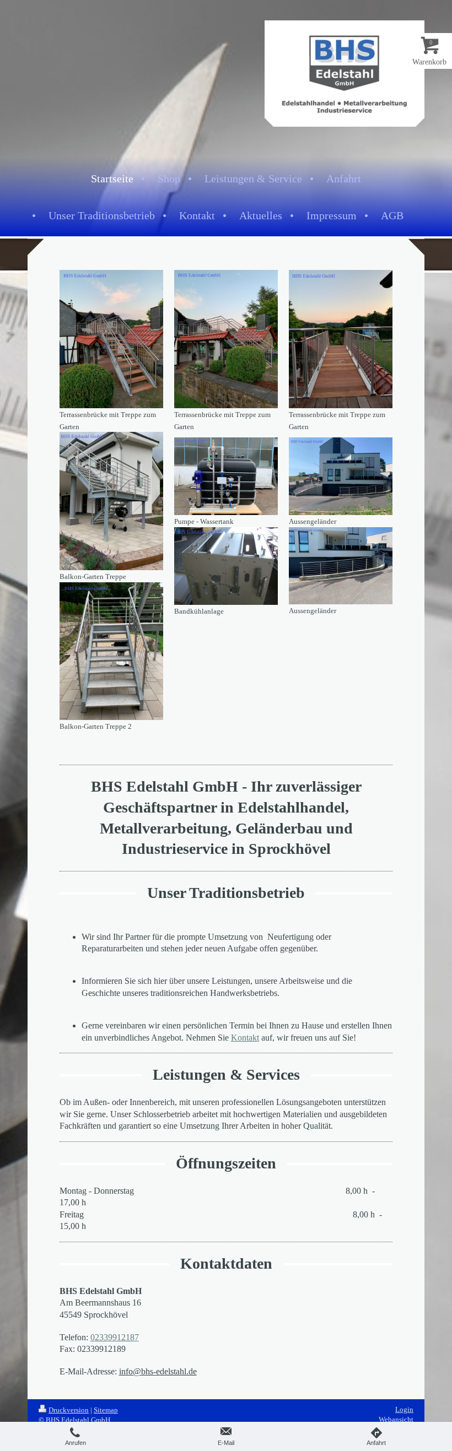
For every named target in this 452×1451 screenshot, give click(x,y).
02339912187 (114, 1337)
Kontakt (245, 1037)
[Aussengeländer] (340, 476)
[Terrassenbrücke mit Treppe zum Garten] (111, 339)
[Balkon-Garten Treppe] (111, 501)
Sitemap (106, 1410)
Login (404, 1409)
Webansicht (396, 1419)
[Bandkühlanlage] (226, 566)
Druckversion (69, 1410)
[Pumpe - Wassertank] (226, 476)
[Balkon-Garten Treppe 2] (111, 651)
